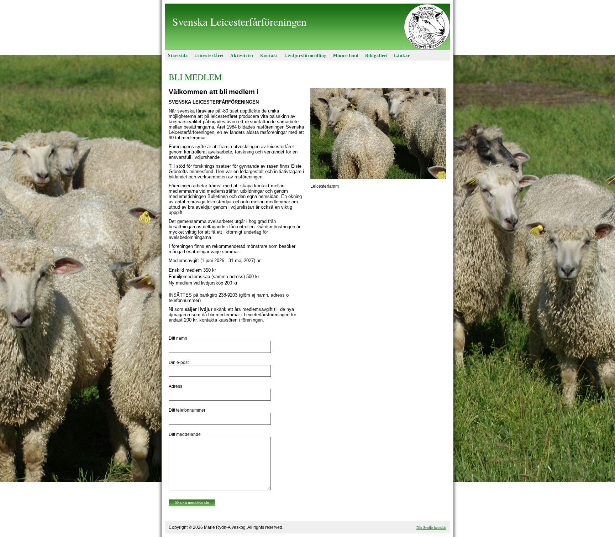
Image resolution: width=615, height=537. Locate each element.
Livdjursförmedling (305, 55)
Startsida (178, 55)
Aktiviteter (242, 55)
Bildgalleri (376, 55)
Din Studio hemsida (431, 527)
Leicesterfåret (209, 55)
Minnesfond (346, 55)
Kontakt (269, 55)
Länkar (402, 55)
